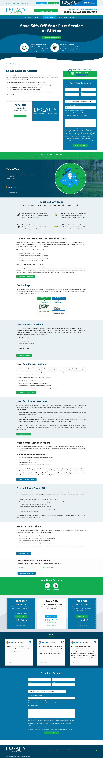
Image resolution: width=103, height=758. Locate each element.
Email (82, 92)
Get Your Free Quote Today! (26, 479)
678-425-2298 (12, 178)
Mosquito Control (91, 157)
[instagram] (94, 750)
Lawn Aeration (21, 157)
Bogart (21, 567)
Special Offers (62, 17)
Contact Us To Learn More (26, 276)
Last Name (83, 86)
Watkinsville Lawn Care (48, 567)
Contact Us (74, 17)
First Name (67, 86)
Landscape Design (82, 115)
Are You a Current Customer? (72, 105)
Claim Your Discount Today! (51, 37)
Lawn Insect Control (71, 115)
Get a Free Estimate (24, 355)
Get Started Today (24, 434)
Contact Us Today (23, 553)
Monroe (8, 176)
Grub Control (79, 157)
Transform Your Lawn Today (26, 392)
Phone (66, 92)
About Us (37, 17)
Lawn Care (11, 157)
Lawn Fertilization (45, 157)
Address (67, 99)
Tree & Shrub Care (68, 157)
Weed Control (77, 113)
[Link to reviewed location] (18, 642)
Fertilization (69, 113)
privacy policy (88, 138)
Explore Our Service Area (26, 573)
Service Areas (49, 17)
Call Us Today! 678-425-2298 (80, 12)
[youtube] (96, 750)
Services (27, 17)
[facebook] (92, 750)
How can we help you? (70, 118)
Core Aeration (86, 113)
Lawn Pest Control (33, 157)
